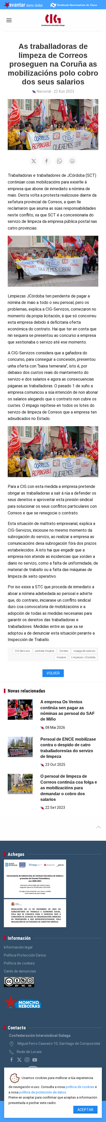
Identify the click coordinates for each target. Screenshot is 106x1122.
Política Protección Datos (25, 955)
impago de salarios (84, 651)
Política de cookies (19, 963)
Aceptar (85, 1110)
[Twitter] (19, 1059)
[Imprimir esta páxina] (72, 161)
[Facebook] (11, 1059)
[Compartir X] (33, 161)
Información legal (18, 947)
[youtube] (34, 1059)
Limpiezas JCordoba (83, 657)
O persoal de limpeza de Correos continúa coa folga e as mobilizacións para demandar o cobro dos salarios (68, 788)
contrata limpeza (44, 651)
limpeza (61, 657)
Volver (53, 673)
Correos (63, 651)
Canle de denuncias (20, 971)
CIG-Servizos (22, 651)
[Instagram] (27, 1059)
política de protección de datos (42, 1092)
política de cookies (80, 1087)
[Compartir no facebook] (46, 161)
